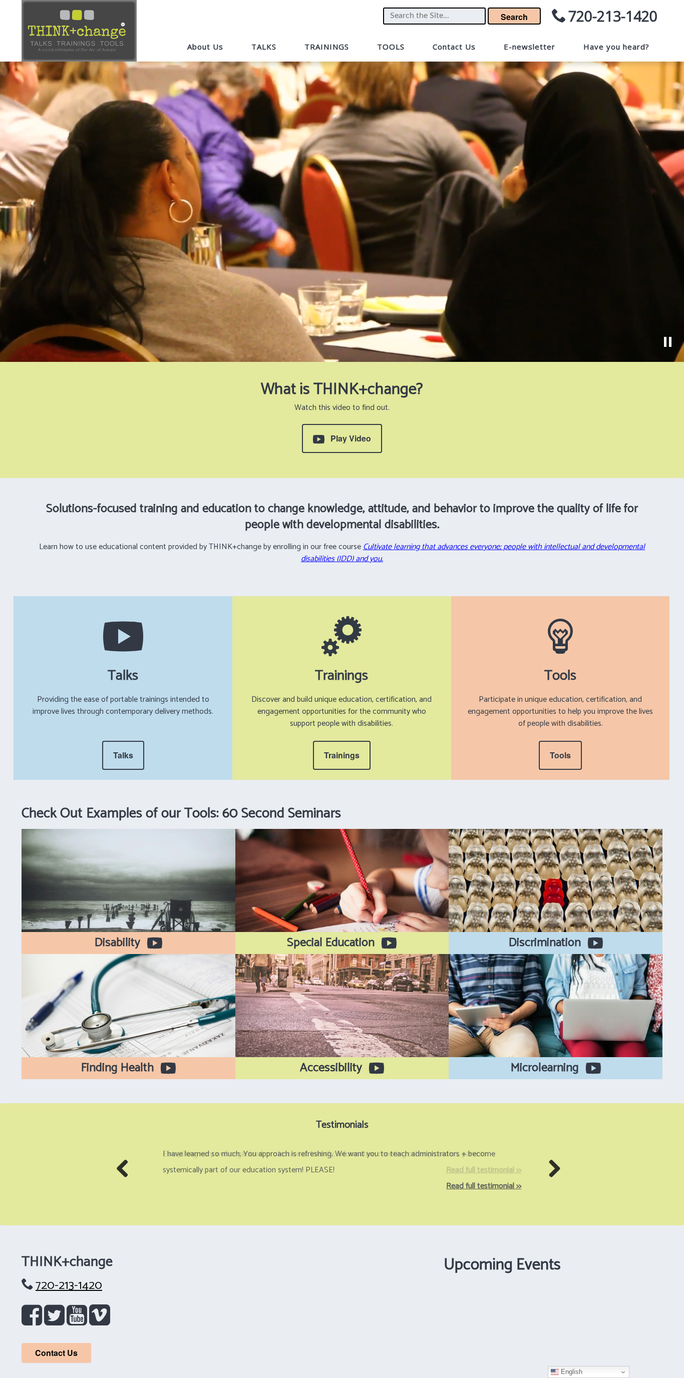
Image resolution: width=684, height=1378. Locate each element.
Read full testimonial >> (483, 1186)
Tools (560, 755)
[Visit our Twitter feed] (56, 1319)
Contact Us (454, 47)
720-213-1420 (612, 16)
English (570, 1371)
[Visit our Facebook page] (34, 1319)
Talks (123, 755)
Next (556, 1183)
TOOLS (391, 47)
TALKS (263, 47)
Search (514, 17)
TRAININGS (326, 47)
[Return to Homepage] (79, 31)
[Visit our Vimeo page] (99, 1319)
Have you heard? (616, 47)
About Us (205, 47)
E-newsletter (529, 47)
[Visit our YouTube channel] (79, 1319)
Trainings (342, 755)
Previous (126, 1183)
